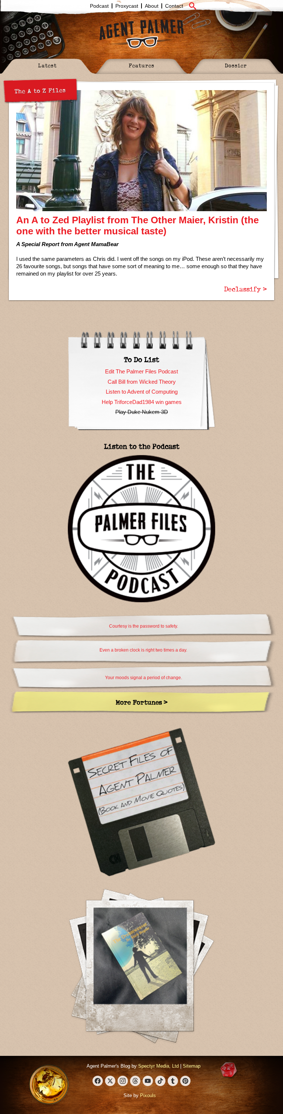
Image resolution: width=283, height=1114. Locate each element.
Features (141, 65)
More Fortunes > (142, 702)
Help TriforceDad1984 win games (142, 402)
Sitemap (191, 1066)
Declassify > (245, 289)
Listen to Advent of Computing (142, 392)
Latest (47, 65)
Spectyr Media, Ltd (158, 1066)
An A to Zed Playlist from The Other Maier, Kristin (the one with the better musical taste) (137, 225)
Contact (174, 5)
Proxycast (126, 5)
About (151, 5)
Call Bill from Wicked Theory (142, 382)
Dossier (236, 65)
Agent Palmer (141, 34)
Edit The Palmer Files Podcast (141, 371)
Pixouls (148, 1095)
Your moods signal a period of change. (143, 677)
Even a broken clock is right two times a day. (143, 650)
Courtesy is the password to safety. (143, 626)
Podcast (99, 5)
